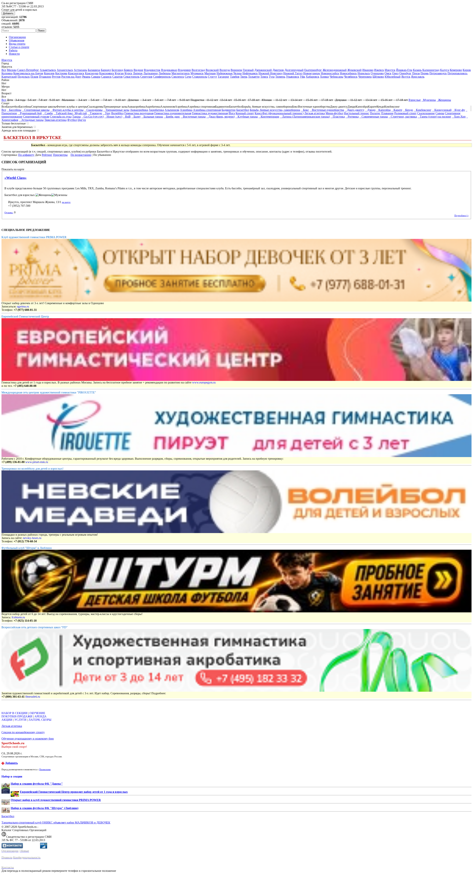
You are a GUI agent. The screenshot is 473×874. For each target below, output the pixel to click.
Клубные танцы (246, 116)
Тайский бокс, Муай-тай (70, 113)
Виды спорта (17, 43)
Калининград (430, 70)
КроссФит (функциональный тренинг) (279, 113)
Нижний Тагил (292, 73)
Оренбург (405, 73)
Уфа (302, 76)
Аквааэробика (139, 109)
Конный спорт (245, 113)
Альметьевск (48, 70)
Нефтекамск (250, 73)
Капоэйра (383, 109)
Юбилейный (393, 76)
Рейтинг (47, 154)
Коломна (7, 73)
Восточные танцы (193, 116)
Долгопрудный (294, 70)
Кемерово (456, 70)
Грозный (248, 70)
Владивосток (152, 70)
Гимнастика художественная (210, 113)
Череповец (365, 76)
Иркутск (6, 60)
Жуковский (354, 70)
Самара (95, 76)
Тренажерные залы (116, 109)
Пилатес (375, 113)
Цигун (82, 119)
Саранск (106, 76)
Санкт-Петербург (28, 70)
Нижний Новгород (270, 73)
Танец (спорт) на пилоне (434, 116)
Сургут (212, 76)
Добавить (8, 13)
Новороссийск (330, 73)
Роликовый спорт (405, 113)
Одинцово (377, 73)
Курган (119, 73)
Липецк (138, 73)
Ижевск (379, 70)
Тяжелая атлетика (55, 119)
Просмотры (60, 154)
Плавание (387, 113)
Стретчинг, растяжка (403, 116)
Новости (14, 53)
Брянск (128, 70)
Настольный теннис (356, 113)
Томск (264, 76)
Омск (387, 73)
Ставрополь (199, 76)
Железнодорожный (335, 70)
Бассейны (14, 109)
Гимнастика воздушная (139, 113)
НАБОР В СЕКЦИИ (14, 713)
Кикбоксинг (422, 109)
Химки (324, 76)
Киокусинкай (442, 109)
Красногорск (76, 73)
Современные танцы (373, 116)
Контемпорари (268, 116)
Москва (11, 70)
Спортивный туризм (36, 116)
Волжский (212, 70)
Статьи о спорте (19, 47)
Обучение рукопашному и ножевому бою (27, 738)
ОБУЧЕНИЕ (37, 713)
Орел (395, 73)
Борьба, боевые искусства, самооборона (275, 109)
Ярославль (417, 76)
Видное (138, 70)
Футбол (72, 119)
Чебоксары (336, 76)
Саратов (117, 76)
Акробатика (156, 109)
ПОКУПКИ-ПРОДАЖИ (16, 716)
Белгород (117, 70)
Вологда (225, 70)
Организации (17, 37)
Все (3, 70)
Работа (13, 50)
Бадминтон (229, 109)
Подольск (24, 76)
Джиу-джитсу (354, 109)
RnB (127, 116)
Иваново (367, 70)
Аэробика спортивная (207, 109)
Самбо (47, 113)
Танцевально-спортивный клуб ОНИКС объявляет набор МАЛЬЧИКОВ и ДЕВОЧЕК (55, 822)
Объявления (16, 40)
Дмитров (278, 70)
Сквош (439, 113)
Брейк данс (172, 116)
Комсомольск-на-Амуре (28, 73)
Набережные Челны (229, 73)
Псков (34, 76)
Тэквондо (95, 113)
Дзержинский (263, 70)
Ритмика (352, 116)
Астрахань (80, 70)
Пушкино (45, 76)
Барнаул (106, 70)
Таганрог (223, 76)
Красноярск (106, 73)
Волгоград (198, 70)
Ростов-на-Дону (71, 76)
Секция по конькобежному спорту (23, 732)
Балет (136, 116)
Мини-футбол (334, 113)
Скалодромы (93, 109)
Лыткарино (150, 73)
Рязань (86, 76)
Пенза (416, 73)
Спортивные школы (36, 109)
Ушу (106, 113)
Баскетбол (242, 109)
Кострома (61, 73)
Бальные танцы (152, 116)
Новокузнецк (311, 73)
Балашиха (94, 70)
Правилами (45, 769)
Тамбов (234, 76)
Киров (467, 70)
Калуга (444, 70)
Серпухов (146, 76)
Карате (396, 109)
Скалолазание (426, 113)
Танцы (76, 116)
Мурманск (197, 73)
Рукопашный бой (30, 113)
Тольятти (254, 76)
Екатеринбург (313, 70)
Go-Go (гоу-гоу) (92, 116)
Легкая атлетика (314, 113)
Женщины (444, 100)
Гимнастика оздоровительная (172, 113)
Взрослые (415, 100)
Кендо (408, 109)
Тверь (243, 76)
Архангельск (65, 70)
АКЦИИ (6, 719)
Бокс (305, 109)
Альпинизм (172, 109)
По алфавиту (26, 154)
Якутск (405, 76)
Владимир (184, 70)
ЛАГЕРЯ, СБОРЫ (39, 719)
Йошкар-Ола (404, 70)
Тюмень (280, 76)
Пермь (425, 73)
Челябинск (351, 76)
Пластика (338, 116)
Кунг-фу (458, 109)
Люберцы (165, 73)
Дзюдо (370, 109)
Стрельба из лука (61, 116)
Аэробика (186, 109)
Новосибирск (348, 73)
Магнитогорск (180, 73)
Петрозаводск (438, 73)
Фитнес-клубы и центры (67, 109)
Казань (417, 70)
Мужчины (428, 100)
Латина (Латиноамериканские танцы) (305, 116)
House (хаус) (113, 116)
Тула (272, 76)
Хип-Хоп (459, 116)
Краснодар (91, 73)
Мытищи (210, 73)
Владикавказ (169, 70)
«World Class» (15, 178)
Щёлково (378, 76)
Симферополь (162, 76)
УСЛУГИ (20, 719)
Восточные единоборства (327, 109)
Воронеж (236, 70)
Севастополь (131, 76)
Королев (49, 73)
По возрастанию (81, 154)
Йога (232, 113)
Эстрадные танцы (31, 119)
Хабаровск (312, 76)
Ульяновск (292, 76)
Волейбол (117, 113)
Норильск (364, 73)
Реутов (56, 76)
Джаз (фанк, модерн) (220, 116)
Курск (128, 73)
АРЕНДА (40, 716)
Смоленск (177, 76)
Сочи (188, 76)
